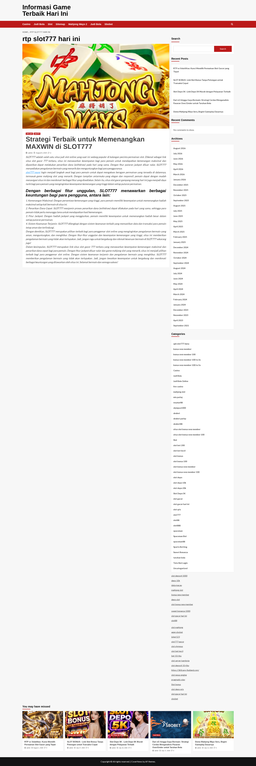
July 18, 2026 (123, 748)
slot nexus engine (179, 675)
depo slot (175, 599)
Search (175, 38)
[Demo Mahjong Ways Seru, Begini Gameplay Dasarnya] (213, 724)
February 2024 (180, 299)
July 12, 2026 (208, 748)
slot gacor (178, 499)
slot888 (177, 525)
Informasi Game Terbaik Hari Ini (46, 10)
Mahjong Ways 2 (77, 24)
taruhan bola (179, 557)
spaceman (178, 531)
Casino (26, 24)
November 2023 (180, 315)
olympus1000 (179, 408)
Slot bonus (176, 684)
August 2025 (179, 205)
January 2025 (179, 242)
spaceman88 (179, 541)
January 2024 (179, 304)
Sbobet (109, 24)
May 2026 (178, 164)
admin (30, 153)
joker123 (175, 637)
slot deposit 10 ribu (180, 665)
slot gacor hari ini (181, 504)
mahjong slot (179, 392)
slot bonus (178, 456)
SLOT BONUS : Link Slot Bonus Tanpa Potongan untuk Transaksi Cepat (198, 81)
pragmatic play (178, 679)
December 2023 (180, 310)
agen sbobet (177, 632)
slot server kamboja (180, 660)
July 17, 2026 (165, 750)
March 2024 (179, 294)
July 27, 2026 (80, 748)
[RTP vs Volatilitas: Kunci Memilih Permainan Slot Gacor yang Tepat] (42, 724)
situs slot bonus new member (186, 429)
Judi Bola (39, 24)
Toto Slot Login (180, 563)
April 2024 (178, 289)
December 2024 (180, 247)
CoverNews (136, 761)
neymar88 (178, 402)
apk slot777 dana (181, 343)
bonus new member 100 (184, 354)
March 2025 (179, 231)
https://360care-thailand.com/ (185, 670)
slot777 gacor (177, 641)
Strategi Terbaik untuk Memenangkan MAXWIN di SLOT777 (85, 142)
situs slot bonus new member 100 (188, 434)
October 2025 (180, 195)
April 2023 (178, 320)
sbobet (176, 413)
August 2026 (179, 148)
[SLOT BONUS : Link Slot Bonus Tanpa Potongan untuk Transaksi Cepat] (85, 724)
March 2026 (179, 174)
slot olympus (177, 646)
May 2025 (178, 221)
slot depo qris (177, 689)
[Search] (232, 24)
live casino (178, 386)
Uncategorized (180, 568)
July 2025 (177, 211)
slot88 (176, 520)
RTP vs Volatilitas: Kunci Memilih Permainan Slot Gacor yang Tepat (201, 70)
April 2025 (178, 226)
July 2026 (177, 153)
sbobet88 (177, 424)
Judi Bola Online (180, 381)
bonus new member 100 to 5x (187, 365)
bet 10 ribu (176, 656)
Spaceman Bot (180, 536)
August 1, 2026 (38, 748)
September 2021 (181, 325)
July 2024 (177, 273)
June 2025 (178, 216)
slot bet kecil (179, 450)
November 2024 (180, 252)
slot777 (37, 133)
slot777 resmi (33, 172)
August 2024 (179, 268)
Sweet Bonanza (180, 552)
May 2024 (178, 284)
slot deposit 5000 (179, 575)
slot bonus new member (184, 466)
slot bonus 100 (180, 461)
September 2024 (181, 263)
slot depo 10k (179, 483)
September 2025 (181, 200)
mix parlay (178, 397)
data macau (176, 585)
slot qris (29, 133)
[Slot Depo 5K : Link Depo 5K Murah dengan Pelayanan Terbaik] (128, 724)
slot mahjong (177, 627)
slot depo (177, 477)
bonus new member (182, 349)
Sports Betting (180, 547)
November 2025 (180, 190)
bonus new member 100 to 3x (187, 360)
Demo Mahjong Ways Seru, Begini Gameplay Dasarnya (198, 111)
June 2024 (178, 278)
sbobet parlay (179, 418)
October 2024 (180, 258)
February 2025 (180, 237)
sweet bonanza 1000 (180, 611)
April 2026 (178, 169)
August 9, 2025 (41, 153)
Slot (50, 24)
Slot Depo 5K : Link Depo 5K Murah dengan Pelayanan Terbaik (202, 91)
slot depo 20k (179, 488)
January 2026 (179, 179)
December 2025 (180, 185)
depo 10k (175, 580)
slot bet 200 (179, 445)
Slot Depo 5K (179, 493)
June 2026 (178, 158)
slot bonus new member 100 (186, 472)
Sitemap (60, 24)
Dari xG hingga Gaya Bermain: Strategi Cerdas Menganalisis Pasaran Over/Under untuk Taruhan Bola (201, 101)
